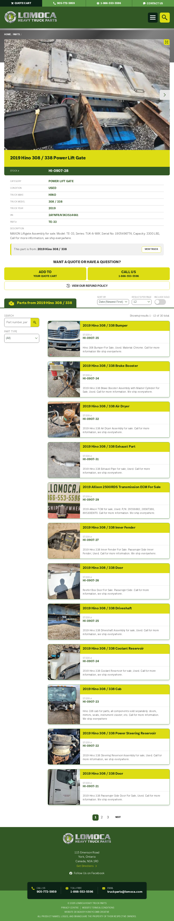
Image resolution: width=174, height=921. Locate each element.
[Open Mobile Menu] (153, 17)
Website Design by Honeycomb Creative (87, 912)
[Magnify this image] (87, 94)
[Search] (165, 17)
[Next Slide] (165, 95)
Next (118, 817)
